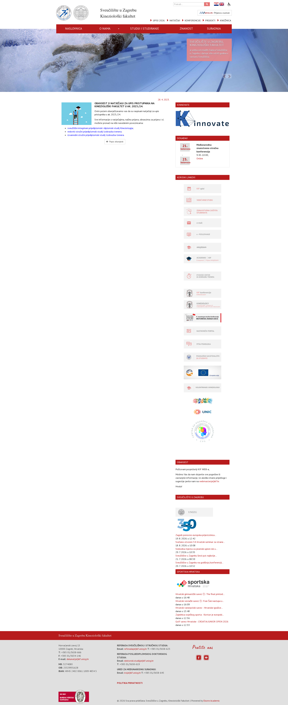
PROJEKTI (210, 20)
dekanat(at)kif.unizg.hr (78, 659)
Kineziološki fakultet (98, 635)
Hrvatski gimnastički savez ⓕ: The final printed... (200, 594)
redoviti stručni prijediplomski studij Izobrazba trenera (95, 131)
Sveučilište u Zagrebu (71, 635)
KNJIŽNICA (225, 20)
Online (199, 158)
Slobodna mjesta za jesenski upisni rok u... (196, 548)
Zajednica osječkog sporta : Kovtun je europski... (200, 614)
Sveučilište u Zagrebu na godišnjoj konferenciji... (199, 562)
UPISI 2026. (159, 20)
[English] (221, 4)
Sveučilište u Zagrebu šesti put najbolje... (196, 555)
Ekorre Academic (211, 700)
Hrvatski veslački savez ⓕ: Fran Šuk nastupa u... (200, 600)
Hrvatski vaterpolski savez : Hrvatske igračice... (199, 607)
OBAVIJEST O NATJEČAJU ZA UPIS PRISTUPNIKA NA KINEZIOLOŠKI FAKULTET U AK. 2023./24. (124, 105)
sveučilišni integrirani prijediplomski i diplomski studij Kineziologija (100, 128)
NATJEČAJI (175, 20)
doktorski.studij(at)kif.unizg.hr (139, 660)
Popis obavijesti (116, 141)
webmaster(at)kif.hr (209, 481)
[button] (119, 28)
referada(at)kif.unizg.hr (135, 648)
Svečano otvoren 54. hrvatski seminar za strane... (200, 541)
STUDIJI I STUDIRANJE (144, 28)
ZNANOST (186, 28)
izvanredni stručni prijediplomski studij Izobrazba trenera (96, 134)
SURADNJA (214, 28)
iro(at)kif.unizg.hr (132, 672)
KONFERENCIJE (193, 20)
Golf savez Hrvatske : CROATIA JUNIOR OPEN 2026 (202, 621)
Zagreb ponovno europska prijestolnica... (196, 535)
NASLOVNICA (73, 28)
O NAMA (104, 28)
